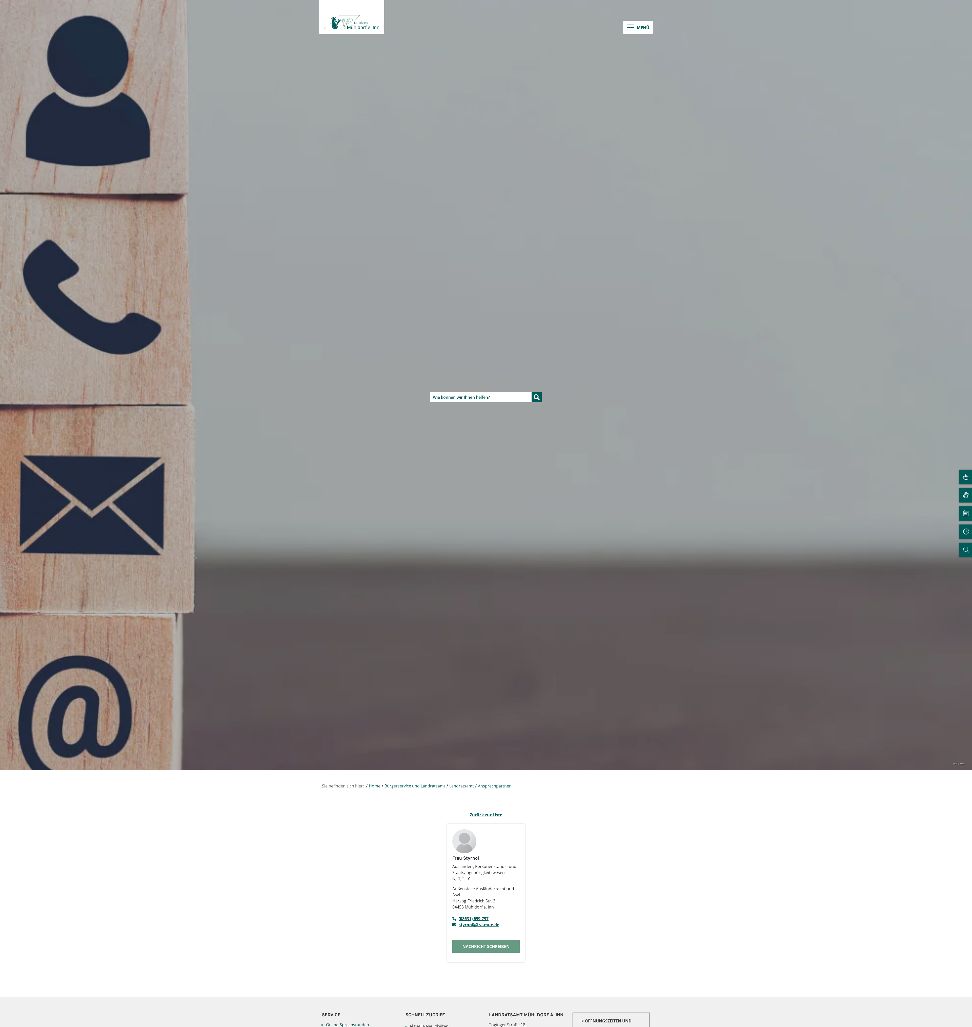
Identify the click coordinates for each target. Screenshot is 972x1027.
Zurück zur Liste (486, 815)
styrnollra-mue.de (479, 924)
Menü (643, 27)
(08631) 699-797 (474, 918)
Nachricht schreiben (486, 946)
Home (374, 786)
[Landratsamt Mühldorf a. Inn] (351, 17)
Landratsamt (461, 786)
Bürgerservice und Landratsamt (414, 786)
